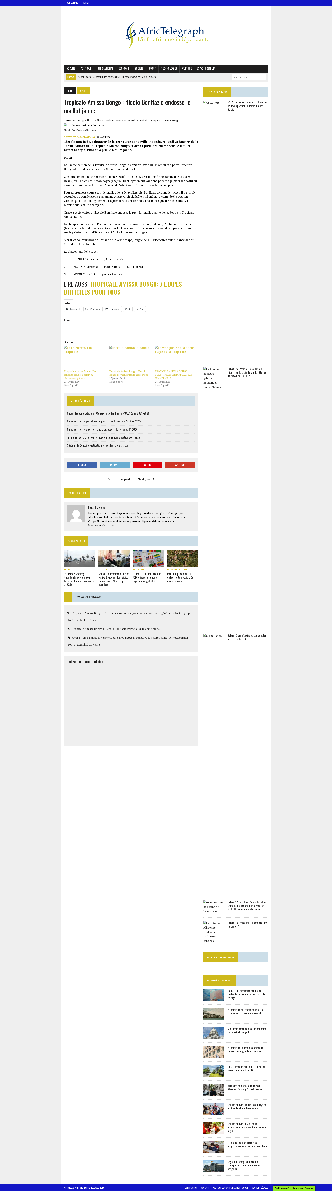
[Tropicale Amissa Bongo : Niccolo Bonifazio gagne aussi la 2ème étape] (130, 358)
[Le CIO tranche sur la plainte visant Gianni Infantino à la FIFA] (213, 1074)
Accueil (71, 68)
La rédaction (191, 1187)
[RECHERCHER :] (249, 77)
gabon (110, 120)
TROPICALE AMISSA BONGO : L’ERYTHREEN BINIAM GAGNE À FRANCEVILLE (173, 375)
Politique (85, 68)
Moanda (121, 120)
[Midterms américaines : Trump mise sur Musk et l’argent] (213, 1036)
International (105, 68)
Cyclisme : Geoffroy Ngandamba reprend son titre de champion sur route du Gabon (79, 579)
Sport (152, 68)
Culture (187, 68)
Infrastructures (177, 569)
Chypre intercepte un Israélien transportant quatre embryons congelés (244, 1165)
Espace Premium (206, 68)
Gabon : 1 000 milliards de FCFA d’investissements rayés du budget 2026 (147, 577)
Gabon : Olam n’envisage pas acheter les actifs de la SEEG (247, 637)
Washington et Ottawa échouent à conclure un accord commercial (246, 1011)
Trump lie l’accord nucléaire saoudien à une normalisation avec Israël (103, 437)
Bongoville (83, 120)
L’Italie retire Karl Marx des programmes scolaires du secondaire (247, 1144)
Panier (86, 2)
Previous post (121, 479)
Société (139, 68)
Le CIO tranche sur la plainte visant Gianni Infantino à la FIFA (246, 1068)
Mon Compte (72, 2)
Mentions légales (260, 1187)
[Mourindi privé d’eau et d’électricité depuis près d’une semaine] (182, 565)
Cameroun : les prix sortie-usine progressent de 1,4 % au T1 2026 (102, 429)
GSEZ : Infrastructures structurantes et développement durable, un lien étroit (247, 106)
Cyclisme (98, 120)
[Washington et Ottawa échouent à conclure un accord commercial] (213, 1017)
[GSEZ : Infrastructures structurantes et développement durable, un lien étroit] (213, 357)
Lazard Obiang (86, 137)
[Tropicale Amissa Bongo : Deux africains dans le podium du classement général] (85, 358)
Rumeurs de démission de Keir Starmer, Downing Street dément (245, 1087)
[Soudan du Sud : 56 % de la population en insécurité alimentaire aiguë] (213, 1131)
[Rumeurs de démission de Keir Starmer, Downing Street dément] (213, 1093)
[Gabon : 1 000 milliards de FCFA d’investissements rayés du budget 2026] (148, 565)
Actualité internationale (220, 980)
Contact (205, 1187)
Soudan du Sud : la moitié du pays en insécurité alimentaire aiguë (247, 1106)
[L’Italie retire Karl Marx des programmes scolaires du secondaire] (213, 1150)
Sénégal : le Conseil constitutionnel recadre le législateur (97, 445)
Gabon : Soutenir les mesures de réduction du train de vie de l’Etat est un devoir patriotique (248, 372)
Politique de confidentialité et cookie (230, 1187)
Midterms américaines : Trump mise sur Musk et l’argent (247, 1030)
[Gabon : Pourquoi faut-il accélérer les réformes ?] (213, 941)
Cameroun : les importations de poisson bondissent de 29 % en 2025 (104, 421)
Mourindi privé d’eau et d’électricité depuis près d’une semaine (180, 577)
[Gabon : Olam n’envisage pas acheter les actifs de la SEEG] (213, 890)
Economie (124, 68)
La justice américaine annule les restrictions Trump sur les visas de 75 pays (246, 994)
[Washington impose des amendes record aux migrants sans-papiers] (213, 1055)
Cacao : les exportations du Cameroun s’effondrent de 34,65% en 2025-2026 (108, 413)
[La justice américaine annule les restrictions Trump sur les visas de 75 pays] (213, 998)
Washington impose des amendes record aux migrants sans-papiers (246, 1049)
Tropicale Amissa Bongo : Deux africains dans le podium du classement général (81, 375)
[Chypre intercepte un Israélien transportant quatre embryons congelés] (213, 1169)
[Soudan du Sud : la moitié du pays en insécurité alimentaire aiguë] (213, 1112)
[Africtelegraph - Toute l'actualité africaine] (166, 35)
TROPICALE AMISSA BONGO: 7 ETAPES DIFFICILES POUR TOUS (123, 287)
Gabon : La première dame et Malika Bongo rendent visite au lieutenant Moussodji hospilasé (113, 579)
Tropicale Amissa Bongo (165, 120)
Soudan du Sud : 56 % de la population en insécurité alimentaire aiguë (247, 1127)
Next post (144, 479)
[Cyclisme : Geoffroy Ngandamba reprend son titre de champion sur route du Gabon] (79, 565)
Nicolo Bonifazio (138, 120)
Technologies (169, 68)
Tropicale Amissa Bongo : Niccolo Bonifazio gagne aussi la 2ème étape (128, 373)
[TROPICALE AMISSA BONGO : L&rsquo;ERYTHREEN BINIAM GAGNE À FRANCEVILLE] (176, 358)
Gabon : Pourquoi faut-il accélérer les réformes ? (247, 925)
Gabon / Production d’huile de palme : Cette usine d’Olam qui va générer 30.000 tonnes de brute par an (247, 905)
